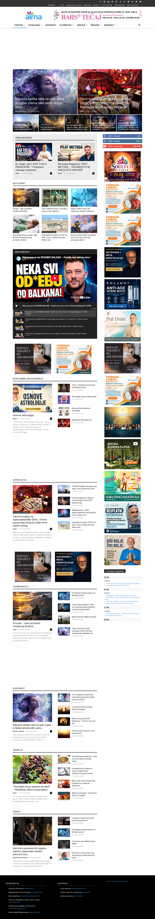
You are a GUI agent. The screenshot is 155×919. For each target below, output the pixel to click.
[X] (124, 1)
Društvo (16, 205)
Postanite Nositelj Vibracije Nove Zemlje (120, 595)
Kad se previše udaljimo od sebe (84, 617)
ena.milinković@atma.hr (17, 908)
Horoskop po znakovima (89, 95)
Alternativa (66, 25)
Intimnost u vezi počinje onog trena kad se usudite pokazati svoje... (83, 855)
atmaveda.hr (78, 896)
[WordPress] (136, 1)
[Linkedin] (108, 1)
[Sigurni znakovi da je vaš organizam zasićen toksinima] (84, 197)
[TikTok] (120, 1)
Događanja (17, 411)
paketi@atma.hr (35, 912)
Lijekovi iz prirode (19, 782)
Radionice (108, 25)
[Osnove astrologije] (32, 398)
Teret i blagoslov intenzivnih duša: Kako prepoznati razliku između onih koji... (83, 697)
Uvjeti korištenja (106, 5)
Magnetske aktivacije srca (82, 420)
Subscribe (136, 146)
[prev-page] (17, 178)
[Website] (132, 1)
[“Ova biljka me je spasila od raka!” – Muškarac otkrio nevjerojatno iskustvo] (32, 769)
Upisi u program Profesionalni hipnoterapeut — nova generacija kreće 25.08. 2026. (123, 584)
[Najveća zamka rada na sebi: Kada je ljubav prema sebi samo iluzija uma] (45, 97)
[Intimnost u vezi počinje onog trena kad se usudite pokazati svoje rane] (64, 856)
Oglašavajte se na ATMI (74, 5)
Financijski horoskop (49, 232)
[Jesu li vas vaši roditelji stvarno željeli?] (64, 844)
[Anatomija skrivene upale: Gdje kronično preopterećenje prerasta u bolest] (26, 224)
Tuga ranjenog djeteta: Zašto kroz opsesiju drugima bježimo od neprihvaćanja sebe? (83, 607)
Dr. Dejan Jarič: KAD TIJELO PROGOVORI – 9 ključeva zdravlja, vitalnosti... (31, 167)
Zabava (45, 205)
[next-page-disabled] (20, 178)
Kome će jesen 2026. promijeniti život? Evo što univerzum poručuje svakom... (83, 237)
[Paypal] (112, 1)
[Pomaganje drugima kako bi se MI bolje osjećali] (64, 596)
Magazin (95, 25)
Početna (19, 25)
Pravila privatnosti (132, 5)
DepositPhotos (123, 881)
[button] (139, 25)
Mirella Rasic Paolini (20, 857)
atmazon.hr (86, 892)
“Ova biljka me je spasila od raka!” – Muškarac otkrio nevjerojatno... (31, 788)
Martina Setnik (20, 111)
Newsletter (87, 5)
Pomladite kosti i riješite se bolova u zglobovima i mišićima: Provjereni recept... (83, 771)
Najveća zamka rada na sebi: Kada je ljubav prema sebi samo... (32, 726)
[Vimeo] (128, 1)
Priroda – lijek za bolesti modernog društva (26, 625)
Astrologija (34, 25)
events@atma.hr (14, 902)
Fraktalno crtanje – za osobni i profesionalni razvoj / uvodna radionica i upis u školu (122, 602)
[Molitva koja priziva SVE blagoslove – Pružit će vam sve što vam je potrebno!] (64, 721)
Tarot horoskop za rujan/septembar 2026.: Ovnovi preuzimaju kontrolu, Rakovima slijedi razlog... (30, 521)
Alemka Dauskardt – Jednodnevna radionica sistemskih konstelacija (122, 614)
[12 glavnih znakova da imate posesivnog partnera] (64, 821)
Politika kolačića (119, 5)
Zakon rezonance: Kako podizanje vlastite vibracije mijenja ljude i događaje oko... (83, 630)
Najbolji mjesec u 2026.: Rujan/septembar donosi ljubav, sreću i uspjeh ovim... (84, 512)
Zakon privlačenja (46, 124)
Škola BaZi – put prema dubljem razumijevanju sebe (122, 598)
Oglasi (15, 418)
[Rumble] (116, 1)
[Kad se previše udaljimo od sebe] (64, 620)
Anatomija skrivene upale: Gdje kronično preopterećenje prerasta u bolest (25, 237)
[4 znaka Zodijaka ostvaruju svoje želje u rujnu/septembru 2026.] (25, 124)
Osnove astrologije (23, 415)
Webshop (96, 5)
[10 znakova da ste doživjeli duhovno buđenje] (64, 710)
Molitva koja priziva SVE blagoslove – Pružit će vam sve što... (83, 721)
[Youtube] (140, 1)
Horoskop (96, 120)
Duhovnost (50, 25)
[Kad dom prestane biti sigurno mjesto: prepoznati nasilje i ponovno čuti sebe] (77, 124)
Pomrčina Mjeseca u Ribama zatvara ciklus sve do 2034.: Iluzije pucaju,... (83, 500)
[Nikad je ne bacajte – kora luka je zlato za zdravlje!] (64, 796)
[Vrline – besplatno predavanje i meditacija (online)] (64, 388)
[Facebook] (100, 1)
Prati (138, 141)
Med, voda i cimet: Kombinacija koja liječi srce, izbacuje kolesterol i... (83, 783)
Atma (82, 111)
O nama (61, 5)
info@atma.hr (29, 888)
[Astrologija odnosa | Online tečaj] (64, 399)
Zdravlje (81, 25)
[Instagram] (104, 1)
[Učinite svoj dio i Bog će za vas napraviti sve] (64, 734)
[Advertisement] (77, 49)
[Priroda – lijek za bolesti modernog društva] (26, 197)
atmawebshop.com (79, 888)
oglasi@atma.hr (37, 892)
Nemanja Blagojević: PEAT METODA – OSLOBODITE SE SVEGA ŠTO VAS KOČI (74, 167)
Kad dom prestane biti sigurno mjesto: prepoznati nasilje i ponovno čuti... (29, 851)
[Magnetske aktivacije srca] (64, 423)
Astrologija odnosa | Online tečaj (84, 397)
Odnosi (69, 122)
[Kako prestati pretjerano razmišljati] (64, 411)
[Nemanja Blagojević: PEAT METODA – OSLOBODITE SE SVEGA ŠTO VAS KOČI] (76, 152)
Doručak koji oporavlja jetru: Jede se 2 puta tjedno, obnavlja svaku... (84, 758)
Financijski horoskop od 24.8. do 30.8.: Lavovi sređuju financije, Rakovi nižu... (54, 237)
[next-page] (18, 245)
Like (139, 136)
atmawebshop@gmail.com (29, 896)
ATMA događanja (21, 160)
